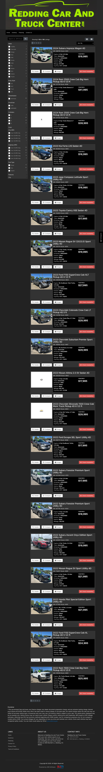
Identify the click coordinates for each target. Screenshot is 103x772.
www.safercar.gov (52, 721)
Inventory (14, 32)
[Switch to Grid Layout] (87, 39)
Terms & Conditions (13, 749)
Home (8, 32)
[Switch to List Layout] (91, 39)
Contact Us (29, 32)
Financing (21, 32)
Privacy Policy (12, 746)
